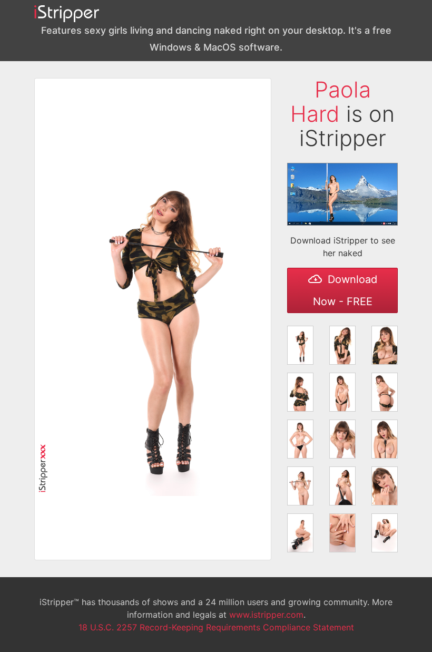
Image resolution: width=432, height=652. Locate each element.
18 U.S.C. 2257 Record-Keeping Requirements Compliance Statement (216, 627)
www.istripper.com (266, 614)
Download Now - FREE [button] (345, 290)
